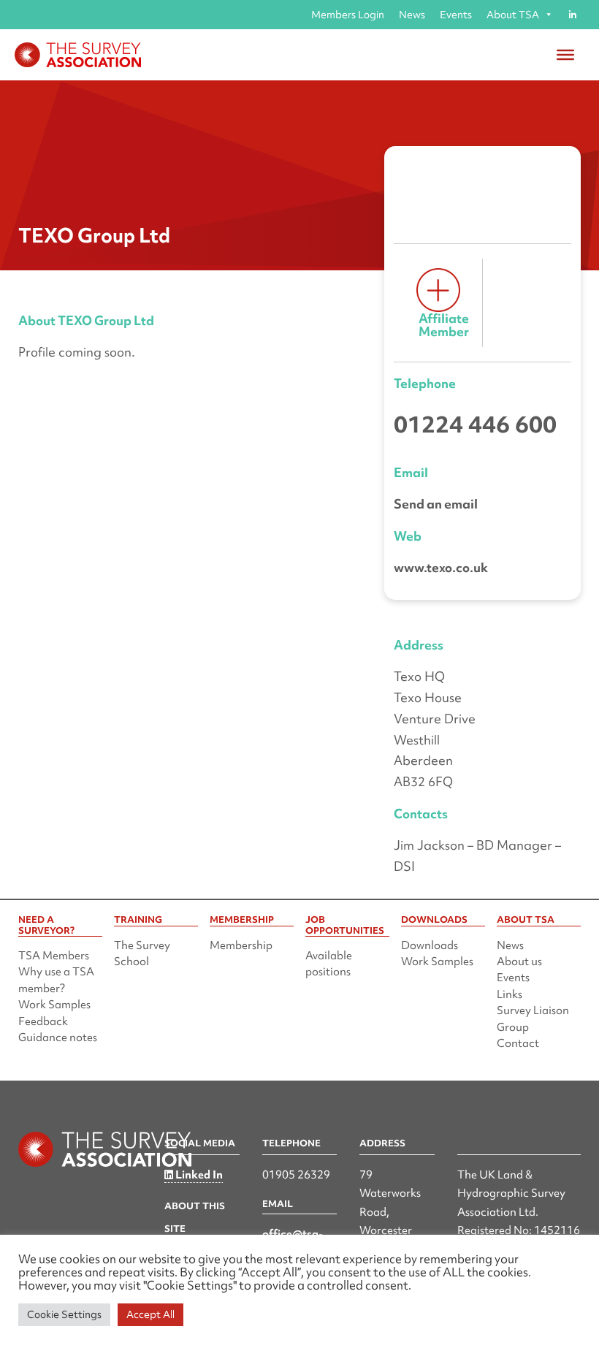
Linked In (198, 1175)
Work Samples (54, 1004)
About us (519, 961)
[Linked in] (572, 14)
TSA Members (53, 955)
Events (456, 14)
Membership (241, 945)
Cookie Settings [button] (64, 1314)
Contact (518, 1043)
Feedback (43, 1021)
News (412, 14)
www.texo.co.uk (441, 567)
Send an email (436, 503)
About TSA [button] (513, 14)
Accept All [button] (150, 1314)
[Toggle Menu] (565, 55)
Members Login (347, 14)
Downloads (429, 945)
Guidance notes (57, 1037)
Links (509, 994)
